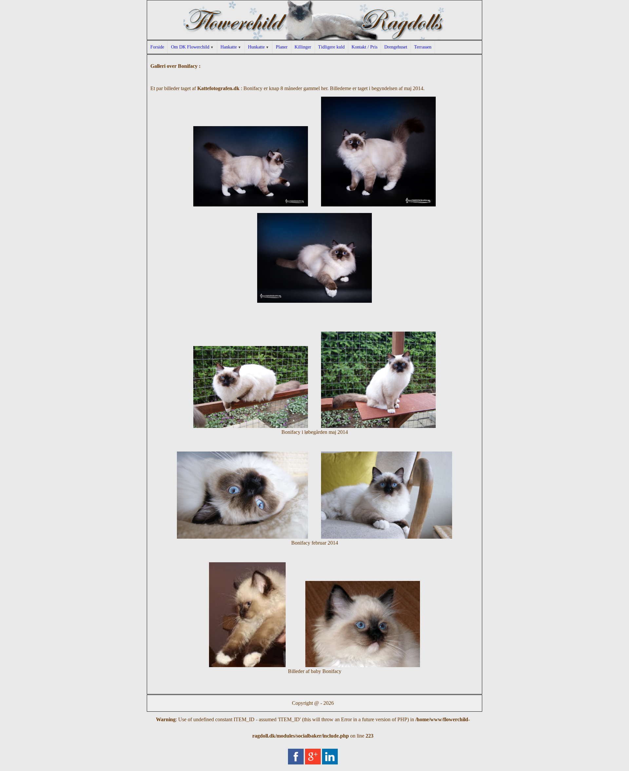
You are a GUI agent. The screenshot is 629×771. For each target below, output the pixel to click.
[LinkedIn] (330, 760)
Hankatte (228, 47)
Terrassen (422, 47)
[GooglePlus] (313, 760)
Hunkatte (256, 47)
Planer (282, 47)
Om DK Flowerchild (190, 47)
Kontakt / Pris (364, 47)
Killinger (303, 47)
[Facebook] (296, 760)
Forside (157, 47)
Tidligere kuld (331, 47)
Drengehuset (395, 47)
